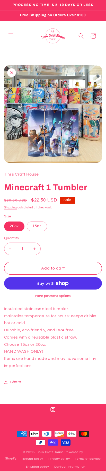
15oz (36, 226)
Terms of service (88, 458)
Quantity (11, 238)
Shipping (10, 207)
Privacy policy (59, 458)
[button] (11, 36)
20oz (14, 226)
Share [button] (15, 382)
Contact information (69, 466)
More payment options (53, 296)
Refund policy (32, 458)
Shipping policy (37, 466)
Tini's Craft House (50, 452)
